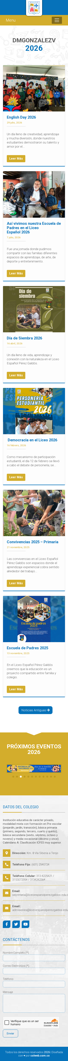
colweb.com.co (40, 1055)
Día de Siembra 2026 (24, 338)
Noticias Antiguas (34, 710)
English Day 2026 (21, 117)
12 (55, 777)
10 (47, 777)
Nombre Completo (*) (16, 952)
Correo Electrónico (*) (16, 965)
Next (56, 769)
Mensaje (8, 992)
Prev (11, 769)
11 (51, 777)
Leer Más (16, 158)
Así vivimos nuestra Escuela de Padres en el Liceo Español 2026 (34, 227)
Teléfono (8, 978)
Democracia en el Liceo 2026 (32, 440)
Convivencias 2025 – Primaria (32, 542)
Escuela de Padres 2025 (27, 648)
